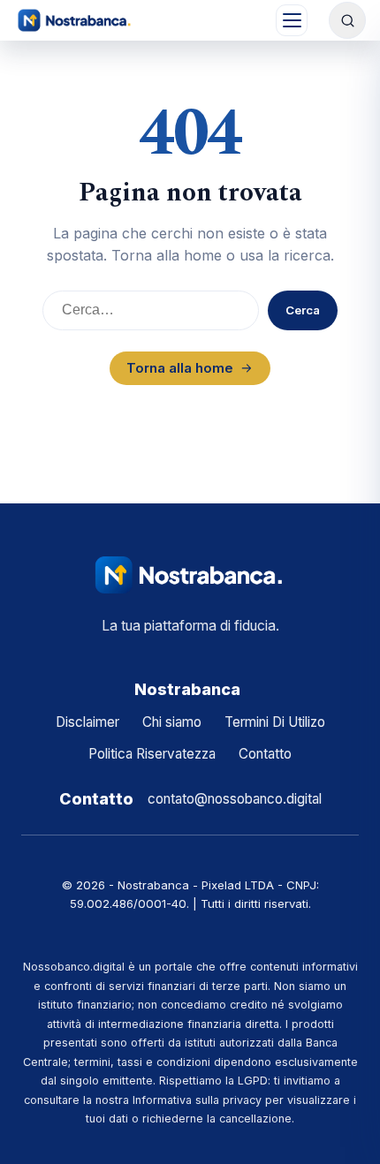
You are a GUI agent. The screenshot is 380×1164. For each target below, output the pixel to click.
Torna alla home (179, 367)
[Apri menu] (292, 20)
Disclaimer (87, 722)
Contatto (265, 753)
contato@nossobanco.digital (235, 798)
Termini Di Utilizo (274, 722)
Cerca (302, 310)
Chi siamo (171, 722)
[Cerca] (347, 20)
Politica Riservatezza (152, 753)
